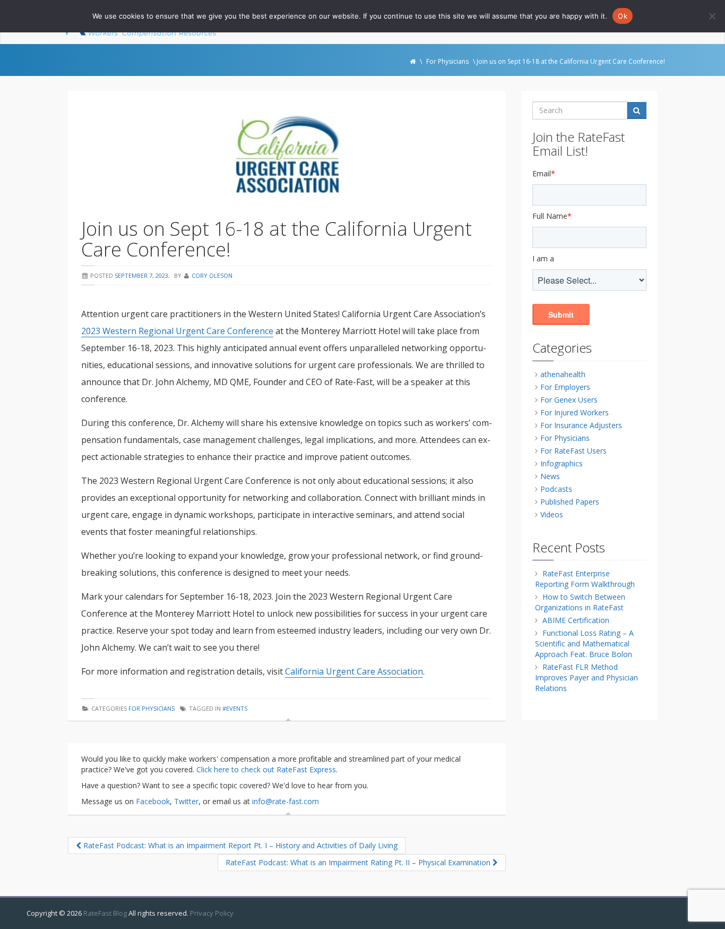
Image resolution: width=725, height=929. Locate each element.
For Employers (565, 387)
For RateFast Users (573, 451)
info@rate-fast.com (285, 801)
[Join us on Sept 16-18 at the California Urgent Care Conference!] (287, 154)
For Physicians (151, 708)
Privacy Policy (212, 913)
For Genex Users (569, 400)
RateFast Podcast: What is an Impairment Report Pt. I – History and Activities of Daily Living (239, 845)
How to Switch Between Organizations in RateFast (580, 602)
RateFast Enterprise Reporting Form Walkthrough (585, 578)
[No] (711, 16)
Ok (622, 16)
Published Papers (569, 502)
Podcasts (556, 489)
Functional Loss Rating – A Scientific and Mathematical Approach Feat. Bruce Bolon (584, 643)
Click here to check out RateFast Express (266, 769)
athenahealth (562, 374)
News (550, 476)
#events (234, 708)
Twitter (186, 801)
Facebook (153, 801)
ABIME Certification (575, 620)
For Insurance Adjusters (581, 425)
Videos (551, 514)
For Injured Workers (574, 412)
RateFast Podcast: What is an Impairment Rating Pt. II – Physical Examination (359, 862)
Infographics (561, 463)
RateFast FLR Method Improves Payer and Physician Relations (586, 677)
